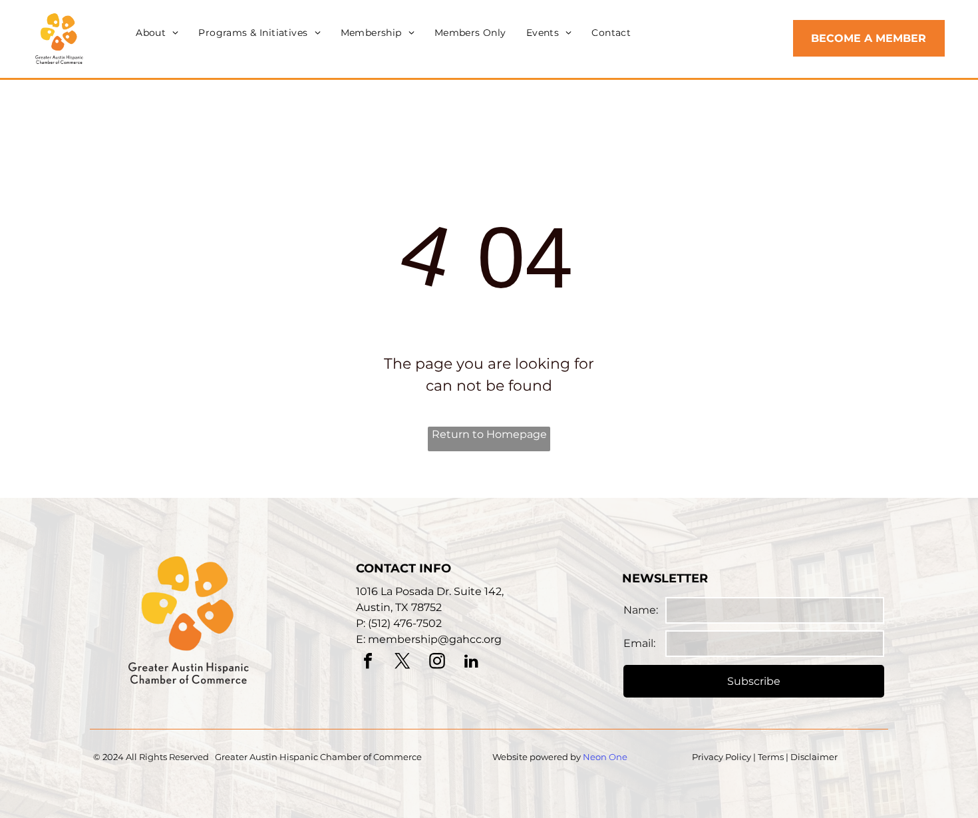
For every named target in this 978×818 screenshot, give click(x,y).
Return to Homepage (489, 434)
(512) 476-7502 (405, 623)
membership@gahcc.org (435, 639)
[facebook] (368, 662)
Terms (771, 756)
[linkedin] (472, 662)
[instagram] (437, 662)
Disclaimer (814, 756)
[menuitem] (157, 33)
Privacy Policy (721, 756)
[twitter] (402, 662)
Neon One (605, 756)
